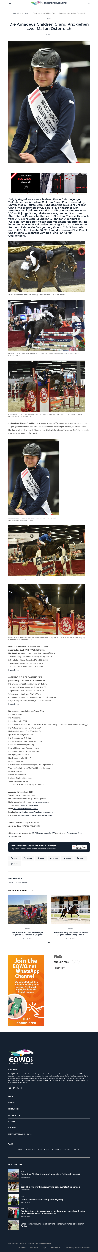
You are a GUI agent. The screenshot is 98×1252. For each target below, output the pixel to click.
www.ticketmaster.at (29, 805)
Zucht (77, 1150)
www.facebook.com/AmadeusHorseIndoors (35, 812)
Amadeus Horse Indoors (19, 882)
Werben (12, 1103)
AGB (44, 1248)
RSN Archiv (44, 1150)
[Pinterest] (17, 1088)
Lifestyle (31, 1150)
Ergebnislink (13, 670)
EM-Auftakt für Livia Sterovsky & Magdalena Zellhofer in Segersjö (28, 933)
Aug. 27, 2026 (27, 939)
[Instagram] (14, 1088)
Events (11, 1121)
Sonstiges (57, 1150)
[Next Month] (79, 962)
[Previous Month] (74, 962)
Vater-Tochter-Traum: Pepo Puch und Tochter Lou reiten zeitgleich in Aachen (52, 1225)
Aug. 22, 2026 (25, 1216)
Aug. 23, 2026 (25, 1202)
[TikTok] (21, 1088)
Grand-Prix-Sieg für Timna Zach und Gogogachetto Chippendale (70, 933)
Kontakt (12, 1128)
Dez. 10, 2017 (49, 34)
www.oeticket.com (40, 802)
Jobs (21, 1150)
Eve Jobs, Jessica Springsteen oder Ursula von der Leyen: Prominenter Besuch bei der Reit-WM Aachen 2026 (53, 1212)
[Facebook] (10, 1088)
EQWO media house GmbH (43, 833)
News (26, 13)
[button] (48, 942)
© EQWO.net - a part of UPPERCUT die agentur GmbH (29, 1243)
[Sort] (60, 956)
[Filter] (56, 956)
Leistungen (13, 1109)
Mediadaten (14, 1115)
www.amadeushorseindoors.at (25, 808)
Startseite (17, 13)
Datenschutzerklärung (78, 1248)
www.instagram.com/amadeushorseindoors (35, 815)
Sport (49, 18)
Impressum (56, 1248)
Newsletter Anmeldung (20, 1134)
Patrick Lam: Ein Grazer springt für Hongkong (42, 1199)
